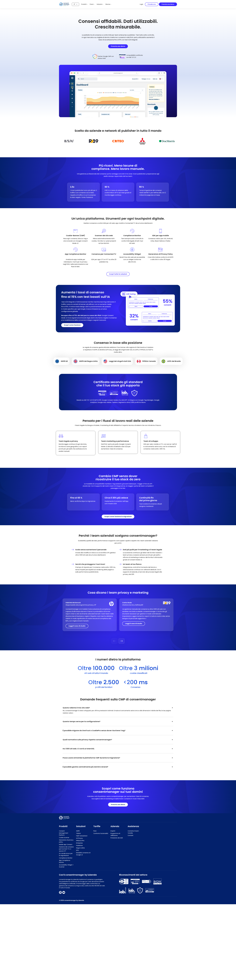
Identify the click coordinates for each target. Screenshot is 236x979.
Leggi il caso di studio (76, 626)
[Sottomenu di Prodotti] (87, 4)
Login (141, 4)
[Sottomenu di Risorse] (110, 4)
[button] (121, 641)
